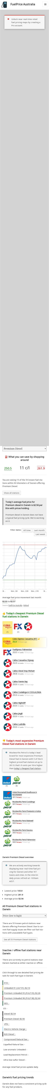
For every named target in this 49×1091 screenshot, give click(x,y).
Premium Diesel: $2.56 (14, 1018)
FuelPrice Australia (22, 4)
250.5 (8, 468)
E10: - (6, 982)
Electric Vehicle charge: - (15, 1029)
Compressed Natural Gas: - (16, 1039)
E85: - (6, 1003)
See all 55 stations (20, 939)
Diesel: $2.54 (10, 1013)
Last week (40, 534)
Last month (39, 530)
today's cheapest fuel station (27, 768)
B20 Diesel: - (10, 1034)
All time (27, 530)
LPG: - (6, 1024)
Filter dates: (16, 530)
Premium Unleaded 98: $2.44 (22, 998)
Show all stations (11, 493)
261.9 (41, 468)
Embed (26, 605)
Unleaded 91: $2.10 (17, 988)
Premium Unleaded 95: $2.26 (22, 993)
